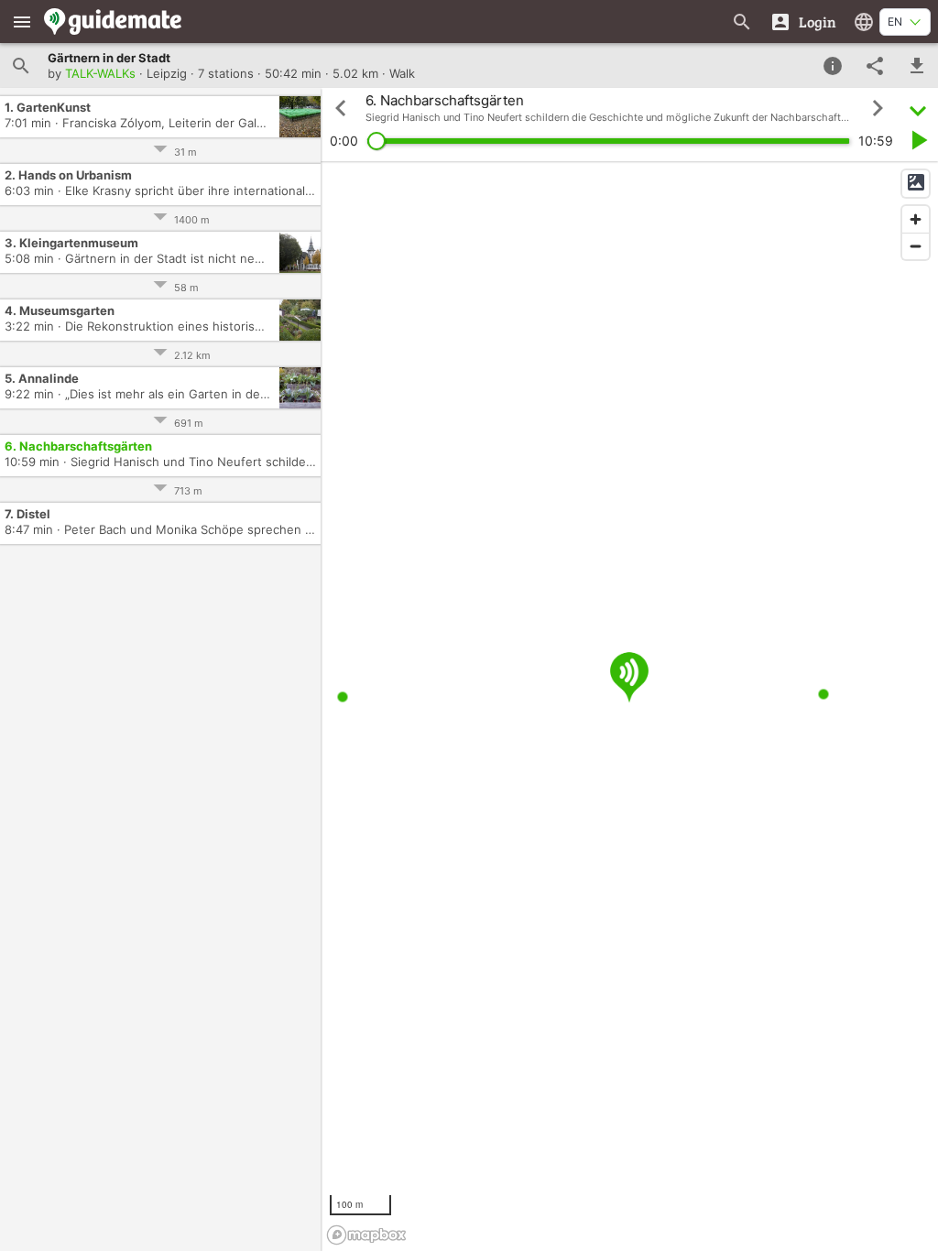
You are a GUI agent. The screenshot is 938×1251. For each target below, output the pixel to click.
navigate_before (340, 108)
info (833, 66)
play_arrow (917, 140)
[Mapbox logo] (366, 1235)
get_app (917, 66)
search (21, 66)
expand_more (917, 108)
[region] (629, 706)
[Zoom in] (915, 219)
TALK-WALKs (100, 73)
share (875, 66)
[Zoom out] (915, 246)
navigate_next (877, 108)
